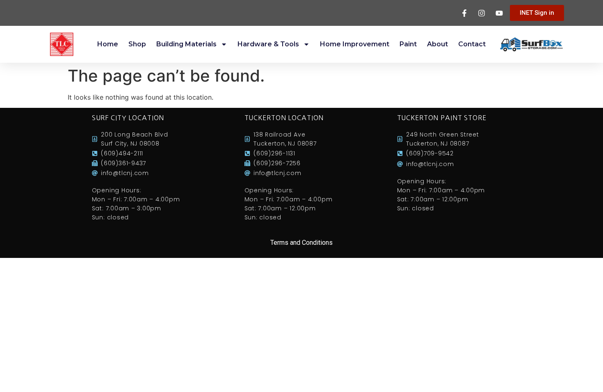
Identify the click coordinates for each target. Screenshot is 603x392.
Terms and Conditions (301, 242)
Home (107, 44)
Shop (137, 44)
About (437, 44)
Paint (408, 44)
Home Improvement (354, 44)
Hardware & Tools (268, 44)
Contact (472, 44)
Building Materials (186, 44)
